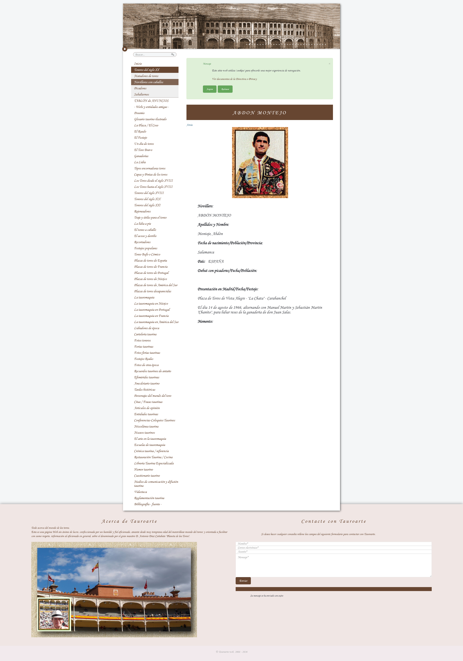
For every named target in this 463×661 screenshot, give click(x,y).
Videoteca (140, 492)
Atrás (189, 125)
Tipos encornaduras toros (149, 168)
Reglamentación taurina (149, 498)
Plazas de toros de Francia (150, 266)
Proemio (139, 113)
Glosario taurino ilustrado (150, 119)
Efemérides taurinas (146, 377)
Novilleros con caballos (148, 82)
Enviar (243, 581)
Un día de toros (144, 144)
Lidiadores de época (146, 328)
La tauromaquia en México (151, 303)
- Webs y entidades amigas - (151, 107)
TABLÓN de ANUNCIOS (151, 101)
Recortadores (142, 242)
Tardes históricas (144, 389)
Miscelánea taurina (146, 426)
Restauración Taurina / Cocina (153, 457)
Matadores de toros (146, 76)
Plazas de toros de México (150, 279)
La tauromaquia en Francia (151, 316)
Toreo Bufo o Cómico (147, 254)
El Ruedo (140, 131)
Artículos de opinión (147, 408)
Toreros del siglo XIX (147, 199)
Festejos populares (145, 248)
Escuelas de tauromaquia (149, 445)
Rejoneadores (142, 211)
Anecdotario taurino (146, 383)
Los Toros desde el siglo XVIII (153, 180)
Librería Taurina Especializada (153, 463)
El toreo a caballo (145, 230)
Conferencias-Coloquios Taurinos (154, 420)
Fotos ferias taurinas (147, 352)
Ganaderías (141, 156)
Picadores (140, 88)
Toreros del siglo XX (146, 70)
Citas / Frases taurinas (148, 402)
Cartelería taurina (145, 334)
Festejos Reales (143, 359)
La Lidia (139, 162)
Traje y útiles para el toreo (150, 217)
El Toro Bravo (143, 150)
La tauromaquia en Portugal (151, 309)
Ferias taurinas (143, 346)
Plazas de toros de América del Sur (155, 285)
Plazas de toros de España (150, 260)
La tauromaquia (144, 297)
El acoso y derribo (145, 236)
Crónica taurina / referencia (151, 451)
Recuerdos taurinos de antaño (152, 371)
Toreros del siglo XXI (147, 205)
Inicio (138, 63)
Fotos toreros (142, 340)
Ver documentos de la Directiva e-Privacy (234, 79)
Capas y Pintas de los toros (150, 174)
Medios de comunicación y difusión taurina (156, 484)
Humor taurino (143, 469)
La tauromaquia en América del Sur (156, 322)
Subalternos (141, 94)
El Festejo (140, 137)
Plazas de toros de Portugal (151, 273)
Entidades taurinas (146, 414)
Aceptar (210, 89)
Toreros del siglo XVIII (149, 193)
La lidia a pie (142, 223)
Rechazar (225, 89)
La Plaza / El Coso (146, 125)
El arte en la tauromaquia (150, 439)
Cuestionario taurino (147, 475)
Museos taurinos (144, 432)
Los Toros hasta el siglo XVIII (153, 187)
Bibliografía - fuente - (148, 504)
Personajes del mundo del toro (152, 395)
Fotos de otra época (146, 365)
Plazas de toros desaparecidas (152, 291)
